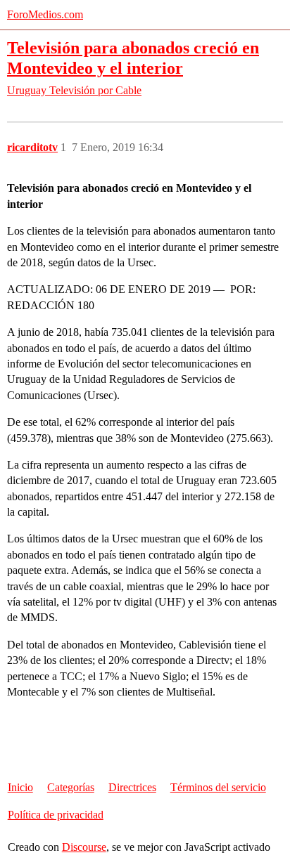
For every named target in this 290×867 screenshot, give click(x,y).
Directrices (132, 787)
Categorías (70, 787)
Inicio (20, 787)
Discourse (84, 847)
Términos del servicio (218, 787)
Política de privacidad (55, 815)
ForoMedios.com (45, 14)
